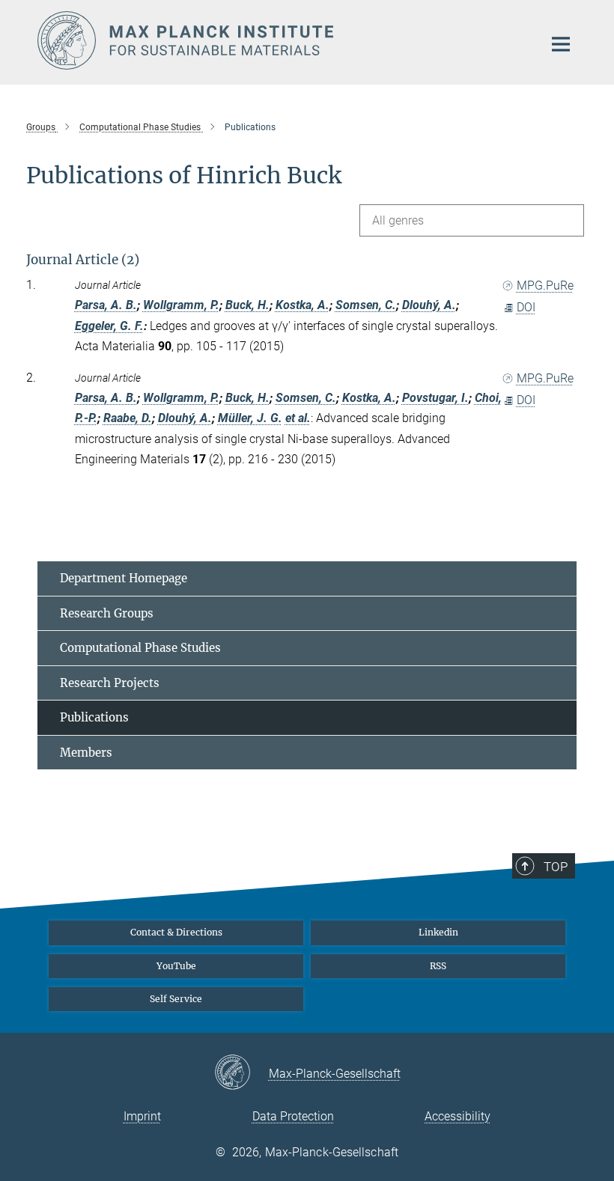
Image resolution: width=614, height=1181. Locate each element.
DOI (526, 307)
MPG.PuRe (545, 285)
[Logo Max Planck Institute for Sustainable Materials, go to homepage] (280, 40)
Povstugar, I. (435, 398)
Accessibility (457, 1116)
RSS (438, 965)
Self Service (176, 998)
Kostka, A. (302, 305)
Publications (94, 717)
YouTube (176, 965)
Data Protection (293, 1116)
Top (556, 866)
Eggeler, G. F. (109, 326)
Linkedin (438, 932)
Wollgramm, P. (181, 305)
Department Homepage (123, 578)
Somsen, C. (365, 305)
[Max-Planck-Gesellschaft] (241, 1073)
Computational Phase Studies (140, 648)
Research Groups (107, 613)
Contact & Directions (176, 932)
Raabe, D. (127, 418)
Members (86, 752)
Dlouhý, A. (429, 305)
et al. (298, 418)
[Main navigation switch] (561, 44)
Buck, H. (247, 305)
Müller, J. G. (250, 418)
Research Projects (109, 683)
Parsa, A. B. (106, 305)
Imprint (142, 1116)
